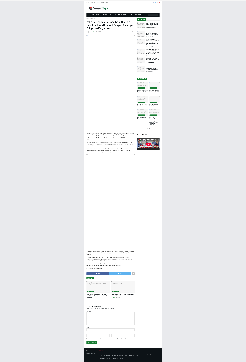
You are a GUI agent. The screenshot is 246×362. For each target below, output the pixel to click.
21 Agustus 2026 (150, 71)
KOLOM (100, 355)
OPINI (126, 355)
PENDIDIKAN (111, 357)
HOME (93, 14)
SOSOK (108, 358)
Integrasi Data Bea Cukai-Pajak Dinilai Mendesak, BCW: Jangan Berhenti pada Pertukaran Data (152, 60)
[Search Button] (157, 15)
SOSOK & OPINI (138, 14)
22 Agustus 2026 (95, 298)
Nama (88, 327)
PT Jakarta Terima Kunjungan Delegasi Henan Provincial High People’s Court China (142, 106)
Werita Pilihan (141, 88)
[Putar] (139, 149)
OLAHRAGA (120, 355)
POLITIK (105, 14)
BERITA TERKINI (102, 354)
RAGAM (130, 14)
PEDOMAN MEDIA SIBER (134, 355)
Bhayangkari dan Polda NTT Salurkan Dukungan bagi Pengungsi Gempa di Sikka (152, 33)
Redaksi (92, 31)
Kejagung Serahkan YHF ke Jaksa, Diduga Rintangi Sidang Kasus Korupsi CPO (152, 68)
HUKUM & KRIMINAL (122, 14)
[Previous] (147, 73)
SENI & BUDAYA (102, 358)
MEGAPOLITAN (113, 14)
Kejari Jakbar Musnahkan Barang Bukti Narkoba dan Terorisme (141, 118)
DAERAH (109, 354)
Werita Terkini (92, 18)
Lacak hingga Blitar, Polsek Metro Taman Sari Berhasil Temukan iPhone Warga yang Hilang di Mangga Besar (96, 296)
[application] (148, 144)
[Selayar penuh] (157, 149)
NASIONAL (98, 14)
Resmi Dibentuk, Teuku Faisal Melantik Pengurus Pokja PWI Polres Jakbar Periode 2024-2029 (154, 92)
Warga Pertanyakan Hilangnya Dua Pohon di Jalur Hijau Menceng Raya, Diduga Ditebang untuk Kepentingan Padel (152, 42)
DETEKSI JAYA (115, 354)
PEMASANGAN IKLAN (104, 2)
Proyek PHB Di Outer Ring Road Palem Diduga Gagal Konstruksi (153, 106)
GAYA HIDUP (122, 354)
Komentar (89, 311)
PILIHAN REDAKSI (119, 357)
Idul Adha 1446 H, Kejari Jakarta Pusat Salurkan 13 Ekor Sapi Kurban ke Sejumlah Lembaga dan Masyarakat (142, 92)
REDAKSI (98, 2)
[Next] (150, 73)
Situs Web (113, 333)
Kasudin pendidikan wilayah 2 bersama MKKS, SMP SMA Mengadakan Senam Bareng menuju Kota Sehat (152, 51)
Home (87, 18)
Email (88, 333)
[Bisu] (155, 149)
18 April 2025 (98, 31)
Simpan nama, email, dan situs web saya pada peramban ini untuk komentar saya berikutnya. (109, 338)
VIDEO (121, 358)
